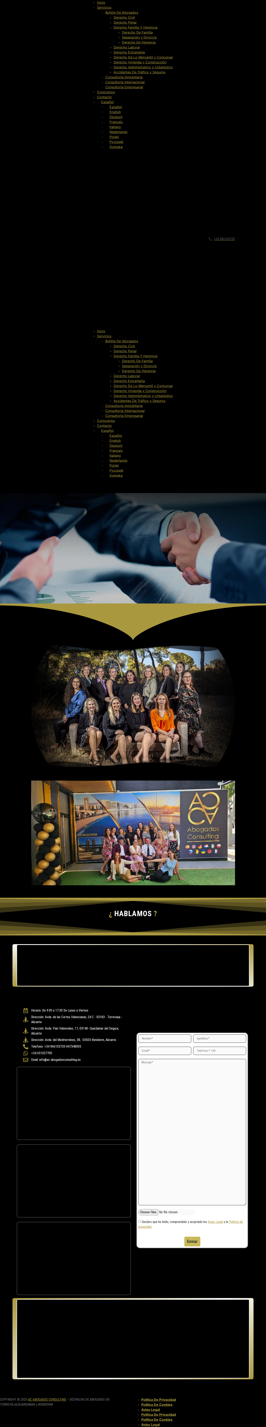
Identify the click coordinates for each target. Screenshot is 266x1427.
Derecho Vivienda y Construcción (140, 62)
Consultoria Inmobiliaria (124, 77)
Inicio (101, 2)
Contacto (104, 97)
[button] (133, 239)
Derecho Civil (124, 17)
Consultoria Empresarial (124, 87)
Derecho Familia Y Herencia (135, 27)
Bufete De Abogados (121, 12)
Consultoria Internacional (125, 82)
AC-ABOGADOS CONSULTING (47, 1399)
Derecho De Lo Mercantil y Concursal (143, 57)
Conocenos (106, 92)
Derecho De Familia (137, 32)
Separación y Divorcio (139, 37)
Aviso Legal (215, 1222)
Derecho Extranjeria (129, 52)
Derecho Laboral (127, 47)
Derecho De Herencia (139, 42)
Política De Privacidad (158, 1400)
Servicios (104, 7)
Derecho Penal (125, 22)
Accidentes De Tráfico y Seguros (139, 72)
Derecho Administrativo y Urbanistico (143, 67)
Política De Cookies (156, 1405)
